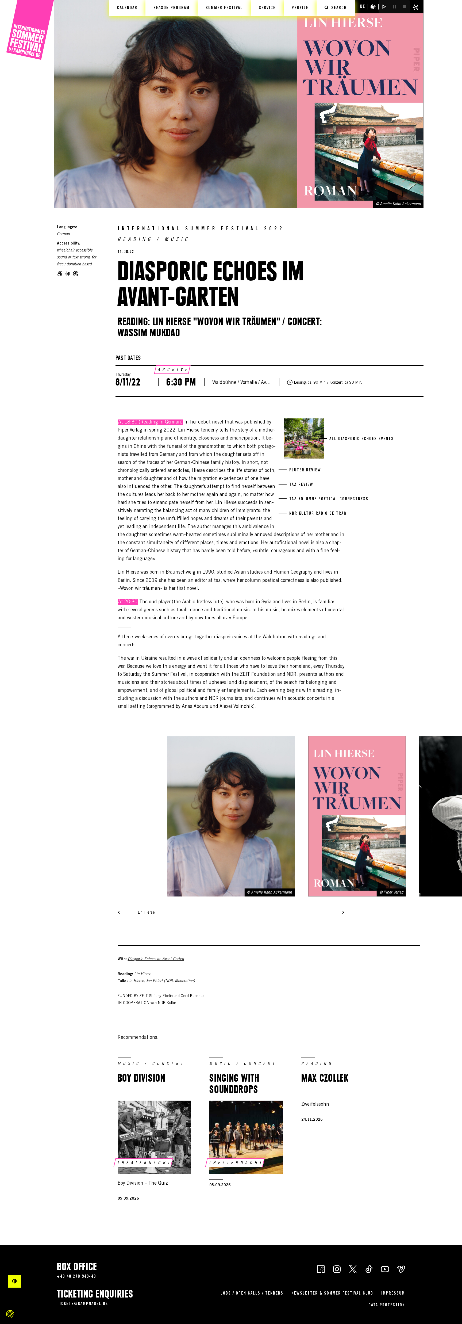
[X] (353, 1268)
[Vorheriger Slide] (119, 913)
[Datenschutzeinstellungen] (10, 1314)
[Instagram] (337, 1268)
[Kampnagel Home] (30, 30)
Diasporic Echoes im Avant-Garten (156, 959)
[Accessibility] (373, 6)
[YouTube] (385, 1268)
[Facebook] (321, 1268)
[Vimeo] (401, 1268)
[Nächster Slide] (343, 913)
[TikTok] (369, 1268)
